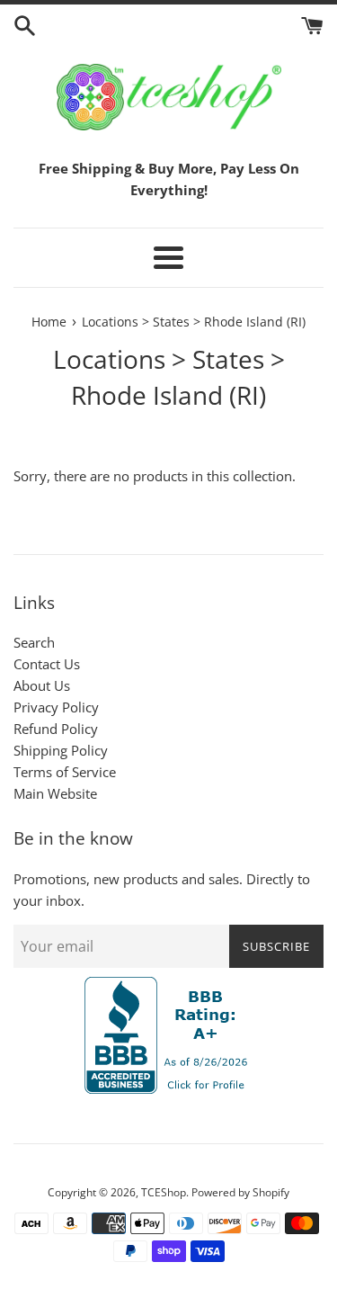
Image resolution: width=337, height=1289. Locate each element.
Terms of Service (64, 772)
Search (34, 642)
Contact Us (46, 664)
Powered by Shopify (240, 1192)
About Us (41, 685)
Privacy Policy (56, 707)
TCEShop (163, 1192)
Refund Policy (55, 729)
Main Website (55, 793)
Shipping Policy (60, 750)
